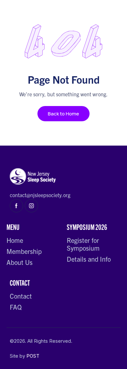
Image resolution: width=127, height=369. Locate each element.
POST (32, 356)
